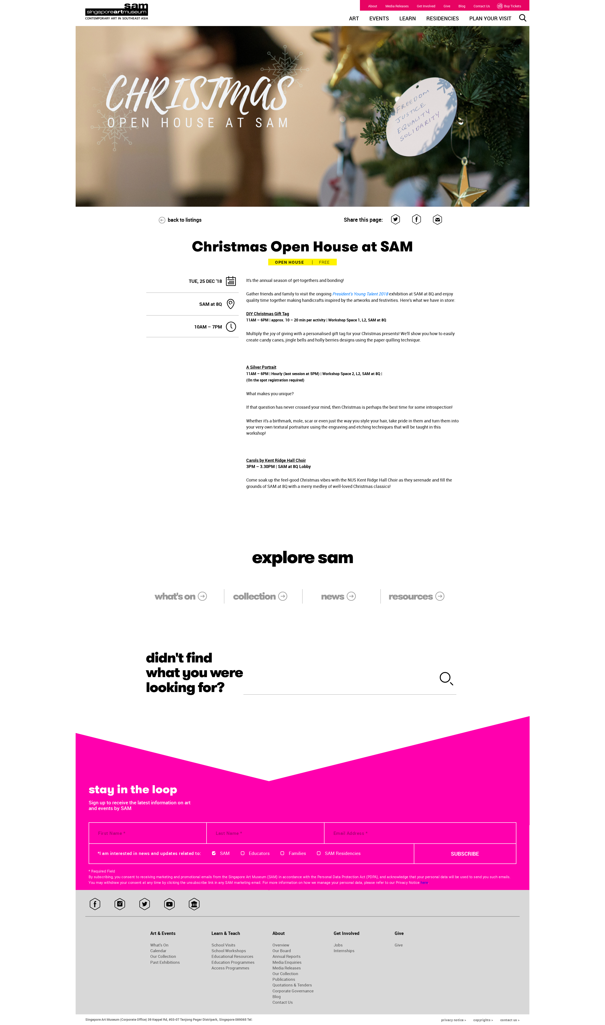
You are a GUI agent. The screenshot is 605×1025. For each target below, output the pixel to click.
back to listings (185, 219)
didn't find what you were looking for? (194, 672)
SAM (225, 853)
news (332, 596)
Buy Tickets (512, 6)
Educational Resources (232, 956)
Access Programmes (230, 968)
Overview (280, 945)
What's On (159, 945)
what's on (175, 596)
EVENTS (379, 19)
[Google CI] (194, 904)
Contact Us (482, 6)
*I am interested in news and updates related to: (149, 853)
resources (410, 596)
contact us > (510, 1020)
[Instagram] (119, 904)
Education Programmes (233, 962)
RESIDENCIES (442, 19)
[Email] (437, 219)
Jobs (338, 945)
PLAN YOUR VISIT (490, 19)
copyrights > (483, 1020)
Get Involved (426, 6)
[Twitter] (396, 219)
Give (447, 6)
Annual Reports (286, 956)
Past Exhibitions (165, 962)
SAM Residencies (343, 853)
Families (297, 853)
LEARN (407, 19)
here (424, 882)
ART (354, 19)
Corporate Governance (293, 991)
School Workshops (229, 950)
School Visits (223, 945)
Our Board (281, 950)
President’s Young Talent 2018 (360, 294)
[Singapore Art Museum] (140, 12)
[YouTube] (169, 904)
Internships (344, 950)
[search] (447, 679)
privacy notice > (453, 1020)
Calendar (158, 950)
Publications (283, 979)
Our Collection (163, 956)
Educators (259, 853)
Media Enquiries (287, 962)
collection (254, 596)
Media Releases (397, 6)
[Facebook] (417, 219)
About (372, 6)
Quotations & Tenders (292, 985)
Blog (461, 6)
